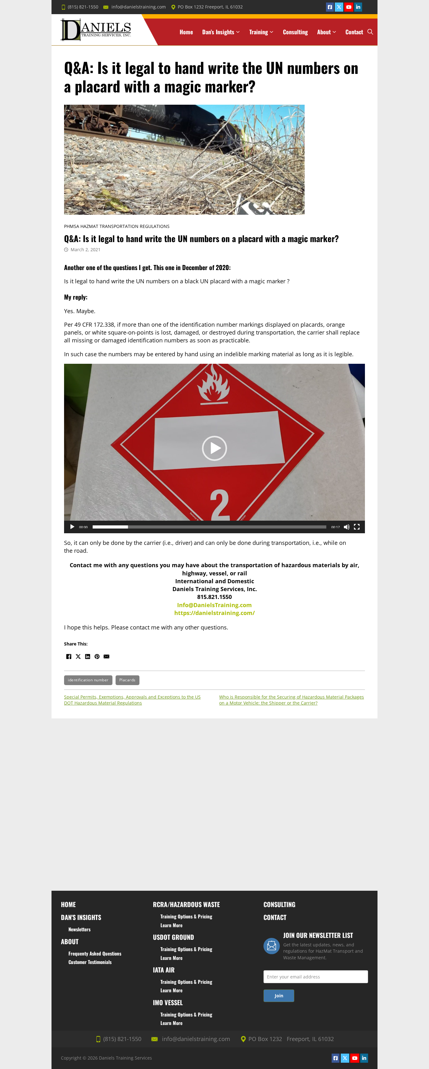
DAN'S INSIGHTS (81, 917)
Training (258, 32)
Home (186, 32)
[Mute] (347, 527)
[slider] (209, 527)
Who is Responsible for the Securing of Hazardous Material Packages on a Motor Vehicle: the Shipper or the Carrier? (291, 700)
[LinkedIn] (87, 656)
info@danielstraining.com (138, 7)
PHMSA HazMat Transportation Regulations (117, 226)
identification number (88, 680)
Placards (127, 680)
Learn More (171, 925)
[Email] (106, 656)
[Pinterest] (97, 656)
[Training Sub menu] (271, 32)
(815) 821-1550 (83, 7)
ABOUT (70, 941)
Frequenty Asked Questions (94, 953)
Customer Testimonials (89, 961)
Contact (354, 32)
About (324, 32)
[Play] (72, 527)
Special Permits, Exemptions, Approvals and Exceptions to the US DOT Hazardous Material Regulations (132, 700)
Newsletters (79, 929)
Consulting (295, 32)
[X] (78, 656)
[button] (214, 448)
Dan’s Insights (218, 32)
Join (279, 996)
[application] (214, 448)
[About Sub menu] (334, 32)
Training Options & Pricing (186, 916)
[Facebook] (68, 656)
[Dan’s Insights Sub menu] (238, 32)
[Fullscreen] (357, 527)
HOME (68, 904)
